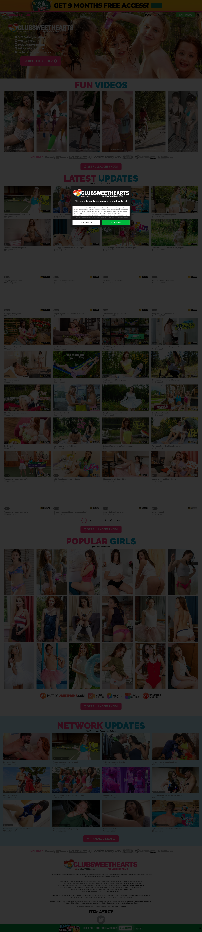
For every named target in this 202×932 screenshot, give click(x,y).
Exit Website (86, 222)
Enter (116, 222)
